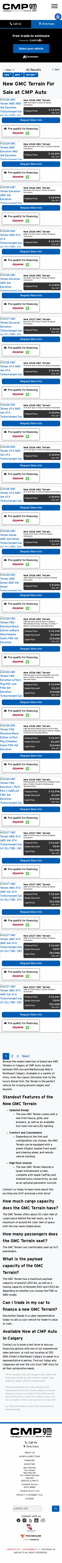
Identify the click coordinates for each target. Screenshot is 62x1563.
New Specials (29, 1473)
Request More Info (31, 120)
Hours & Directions (29, 1457)
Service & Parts (30, 1481)
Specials (30, 1478)
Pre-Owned (29, 1470)
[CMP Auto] (20, 7)
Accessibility (30, 1549)
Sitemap (29, 1499)
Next (25, 1056)
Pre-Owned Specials (29, 1475)
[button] (58, 16)
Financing (29, 1460)
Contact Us (13, 1549)
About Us (30, 1453)
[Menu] (54, 7)
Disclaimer (30, 1487)
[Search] (55, 1509)
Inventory (29, 1464)
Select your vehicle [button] (31, 48)
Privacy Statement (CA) (30, 1495)
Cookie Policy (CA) (30, 1491)
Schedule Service (29, 1484)
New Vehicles (29, 1468)
